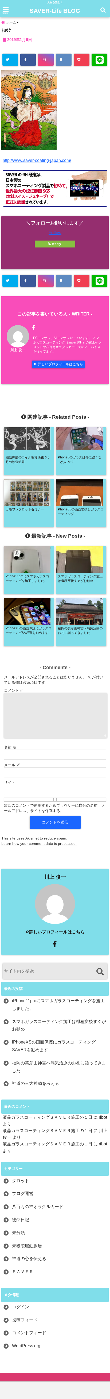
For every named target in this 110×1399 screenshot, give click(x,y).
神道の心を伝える (29, 1258)
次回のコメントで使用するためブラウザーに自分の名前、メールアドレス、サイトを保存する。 (54, 808)
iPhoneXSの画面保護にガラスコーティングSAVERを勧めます (54, 1046)
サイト (9, 782)
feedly (56, 244)
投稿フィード (25, 1320)
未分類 (18, 1232)
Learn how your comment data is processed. (39, 843)
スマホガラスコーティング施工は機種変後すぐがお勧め (59, 1025)
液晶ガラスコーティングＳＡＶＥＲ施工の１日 (47, 1117)
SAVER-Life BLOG (55, 10)
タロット (20, 1180)
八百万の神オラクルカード (37, 1206)
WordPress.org (26, 1346)
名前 (10, 747)
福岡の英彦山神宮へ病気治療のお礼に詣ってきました (59, 1067)
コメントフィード (29, 1332)
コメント (14, 690)
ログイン (20, 1307)
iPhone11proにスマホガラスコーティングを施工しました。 (58, 1004)
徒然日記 (20, 1219)
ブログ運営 (22, 1193)
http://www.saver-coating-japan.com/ (37, 160)
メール (12, 765)
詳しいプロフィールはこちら (60, 364)
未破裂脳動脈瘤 (27, 1246)
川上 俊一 (17, 350)
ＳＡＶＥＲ (22, 1271)
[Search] (100, 972)
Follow (55, 232)
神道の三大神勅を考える (35, 1083)
